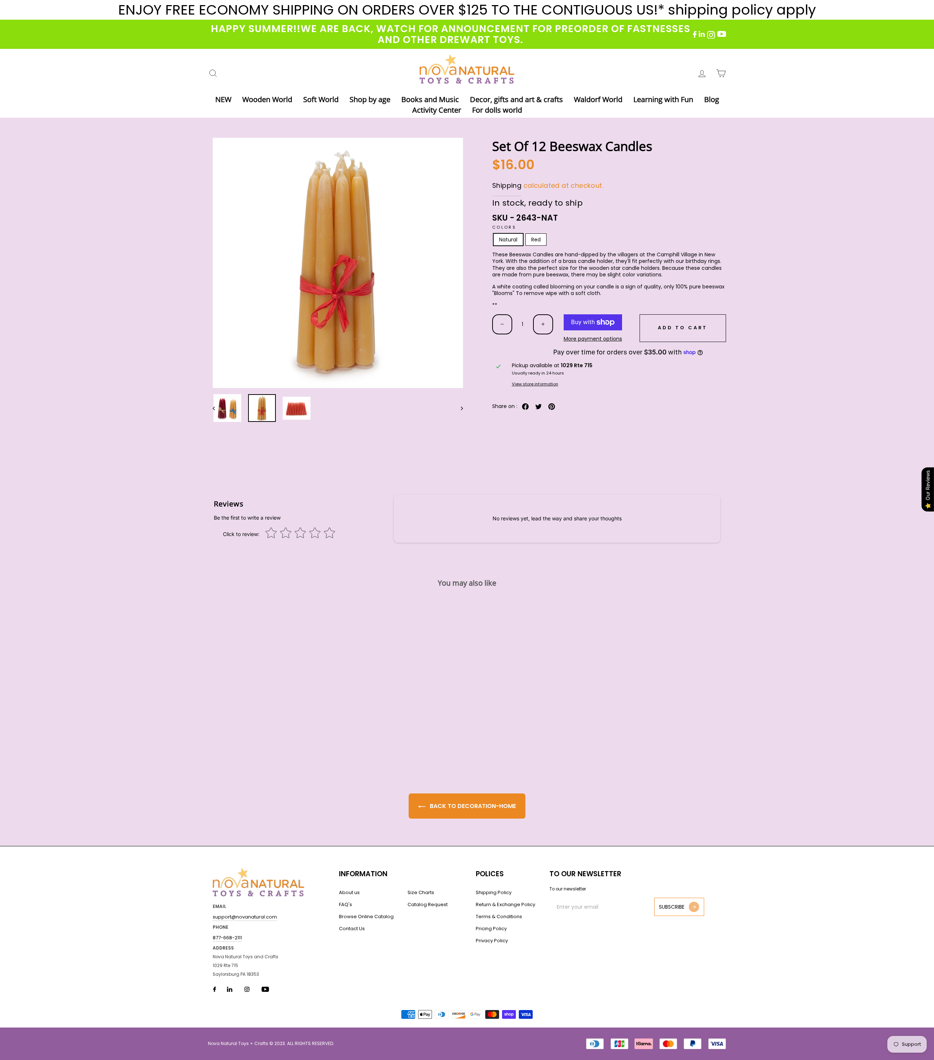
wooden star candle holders (624, 268)
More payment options (593, 338)
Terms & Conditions (499, 916)
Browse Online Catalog (366, 916)
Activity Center (436, 110)
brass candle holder (588, 261)
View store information (535, 384)
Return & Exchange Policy (505, 904)
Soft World (321, 99)
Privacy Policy (492, 940)
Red (536, 239)
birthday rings (703, 261)
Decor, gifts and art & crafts (516, 99)
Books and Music (430, 99)
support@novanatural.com (245, 916)
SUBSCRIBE (671, 906)
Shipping (506, 185)
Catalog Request (428, 904)
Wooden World (267, 99)
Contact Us (352, 928)
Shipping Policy (494, 892)
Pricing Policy (491, 928)
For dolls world (497, 110)
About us (349, 892)
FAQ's (345, 904)
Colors (504, 227)
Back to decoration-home (472, 806)
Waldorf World (598, 99)
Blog (711, 99)
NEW (223, 99)
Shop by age (370, 99)
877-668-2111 (227, 937)
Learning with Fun (663, 99)
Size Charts (421, 892)
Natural (508, 239)
